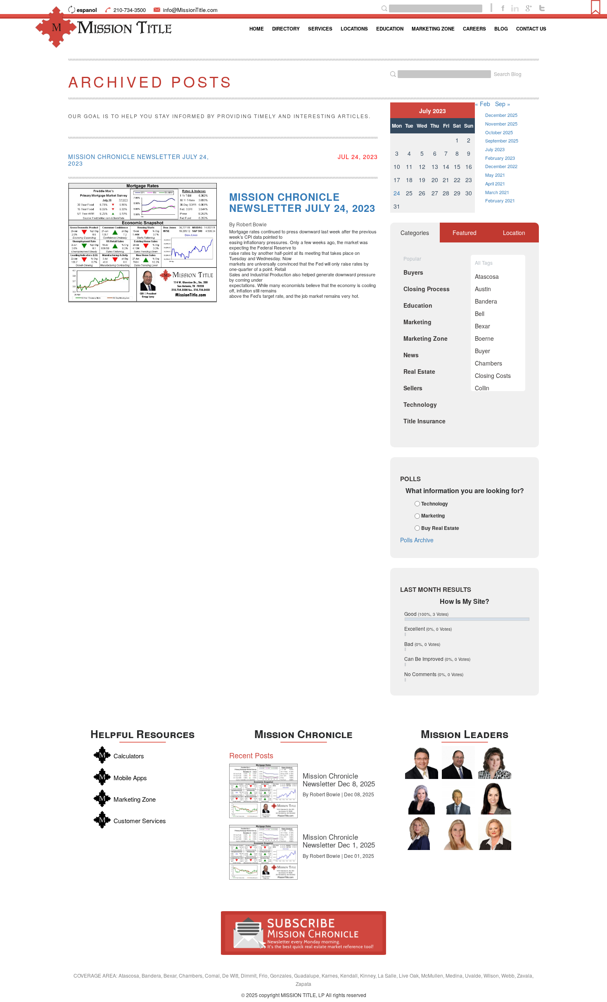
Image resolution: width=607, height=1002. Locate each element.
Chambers (488, 363)
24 (397, 193)
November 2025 (501, 123)
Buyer (482, 351)
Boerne (484, 338)
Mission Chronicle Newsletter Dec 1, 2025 (339, 840)
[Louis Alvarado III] (421, 762)
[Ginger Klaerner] (494, 762)
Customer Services (140, 820)
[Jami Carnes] (458, 833)
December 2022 (501, 166)
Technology (434, 503)
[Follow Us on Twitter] (542, 7)
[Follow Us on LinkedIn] (515, 7)
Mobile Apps (130, 777)
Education (389, 28)
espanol (87, 10)
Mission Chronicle (303, 733)
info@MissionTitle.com (190, 10)
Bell (479, 313)
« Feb (482, 104)
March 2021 (497, 192)
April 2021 (495, 183)
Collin (482, 388)
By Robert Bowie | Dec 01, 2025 (338, 855)
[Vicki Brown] (494, 833)
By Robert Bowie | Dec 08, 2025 (338, 794)
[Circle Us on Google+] (529, 7)
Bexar (482, 326)
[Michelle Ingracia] (421, 833)
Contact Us (531, 28)
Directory (286, 28)
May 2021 (495, 174)
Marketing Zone (433, 28)
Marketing (433, 516)
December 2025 (501, 115)
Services (320, 28)
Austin (483, 289)
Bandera (486, 301)
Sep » (502, 104)
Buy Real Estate (440, 528)
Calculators (129, 755)
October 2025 (499, 132)
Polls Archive (417, 540)
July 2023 (495, 149)
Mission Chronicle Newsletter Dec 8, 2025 (339, 779)
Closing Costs (493, 375)
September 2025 (501, 140)
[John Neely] (458, 797)
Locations (354, 28)
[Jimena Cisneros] (494, 797)
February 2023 (500, 157)
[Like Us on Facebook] (502, 7)
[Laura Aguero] (421, 797)
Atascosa (487, 276)
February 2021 (500, 200)
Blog (501, 28)
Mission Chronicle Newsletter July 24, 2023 (138, 159)
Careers (474, 28)
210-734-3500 (130, 10)
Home (256, 28)
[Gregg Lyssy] (458, 762)
